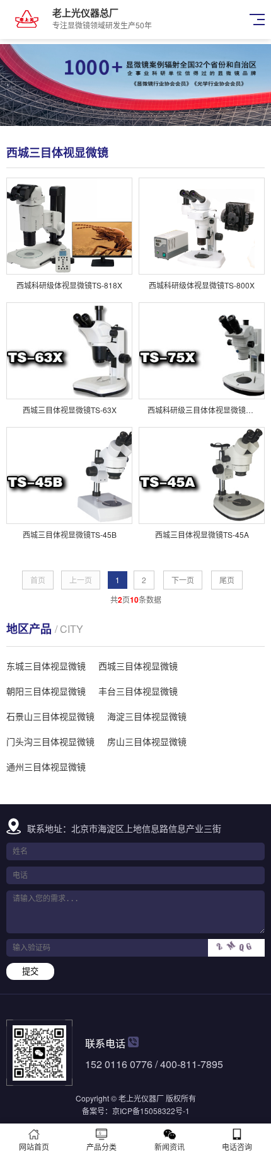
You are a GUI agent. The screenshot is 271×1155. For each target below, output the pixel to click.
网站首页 (34, 1146)
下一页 (182, 579)
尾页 (226, 579)
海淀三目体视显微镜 (147, 716)
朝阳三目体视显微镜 (46, 691)
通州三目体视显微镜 (46, 766)
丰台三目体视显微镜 (138, 691)
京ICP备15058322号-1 (151, 1110)
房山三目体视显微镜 (147, 741)
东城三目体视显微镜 (46, 665)
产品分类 (101, 1146)
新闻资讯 (169, 1146)
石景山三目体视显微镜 (50, 716)
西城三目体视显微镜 (138, 665)
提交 (30, 971)
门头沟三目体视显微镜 (50, 741)
